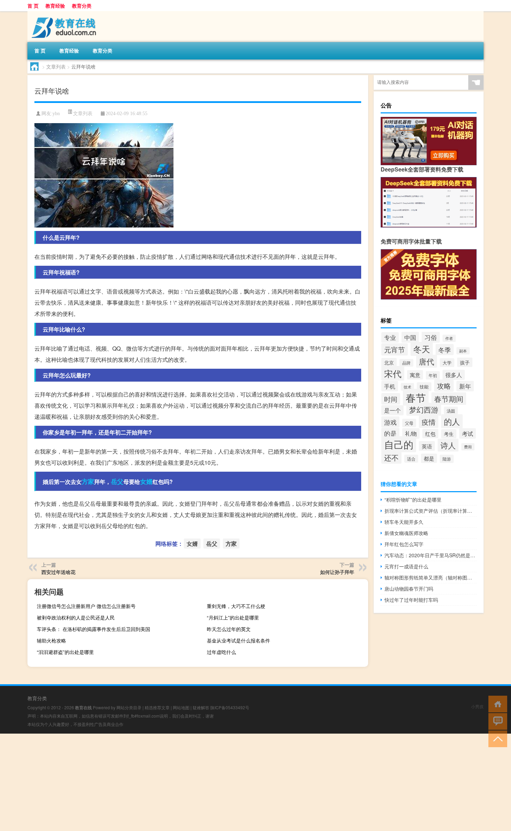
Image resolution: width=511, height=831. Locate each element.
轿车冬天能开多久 (403, 521)
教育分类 (81, 5)
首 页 (33, 5)
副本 (463, 350)
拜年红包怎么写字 (403, 544)
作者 (449, 338)
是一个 (392, 410)
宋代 (393, 373)
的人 (452, 421)
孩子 (465, 362)
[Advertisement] (208, 782)
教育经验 (55, 5)
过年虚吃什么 (221, 651)
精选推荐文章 (157, 707)
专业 (390, 337)
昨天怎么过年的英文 (229, 628)
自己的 (398, 444)
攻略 (444, 386)
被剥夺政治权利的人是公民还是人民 (76, 617)
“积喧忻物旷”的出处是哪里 (412, 499)
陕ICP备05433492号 (229, 707)
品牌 (406, 363)
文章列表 (56, 66)
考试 (467, 433)
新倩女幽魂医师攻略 (406, 532)
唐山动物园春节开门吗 (408, 588)
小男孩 (477, 706)
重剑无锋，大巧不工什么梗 (236, 605)
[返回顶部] (496, 738)
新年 (465, 386)
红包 (430, 433)
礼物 (411, 433)
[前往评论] (496, 721)
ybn (56, 113)
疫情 (429, 422)
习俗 (430, 337)
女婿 (146, 481)
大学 (447, 362)
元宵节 (394, 349)
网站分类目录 (128, 707)
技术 (407, 387)
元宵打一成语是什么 (406, 566)
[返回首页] (496, 703)
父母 (409, 423)
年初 (433, 375)
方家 (88, 481)
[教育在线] (63, 13)
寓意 (415, 374)
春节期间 (448, 398)
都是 (429, 458)
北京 (389, 362)
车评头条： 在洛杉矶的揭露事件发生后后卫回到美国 (93, 628)
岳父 (117, 481)
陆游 (447, 459)
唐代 (426, 361)
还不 (391, 457)
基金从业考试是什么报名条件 (238, 640)
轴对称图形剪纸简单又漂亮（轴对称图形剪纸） (430, 577)
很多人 (453, 375)
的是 (390, 433)
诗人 (448, 445)
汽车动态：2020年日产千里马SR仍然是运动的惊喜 (430, 555)
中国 (410, 337)
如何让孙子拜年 (337, 571)
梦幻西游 (423, 409)
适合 (411, 459)
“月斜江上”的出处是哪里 (233, 617)
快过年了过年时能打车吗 (411, 599)
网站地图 (181, 707)
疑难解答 (201, 707)
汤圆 (451, 411)
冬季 (444, 349)
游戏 (390, 421)
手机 (389, 386)
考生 (449, 433)
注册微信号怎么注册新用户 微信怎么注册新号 (86, 605)
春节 (416, 397)
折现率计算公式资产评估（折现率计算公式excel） (430, 510)
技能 (424, 386)
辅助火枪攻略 (51, 640)
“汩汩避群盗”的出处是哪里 (65, 651)
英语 (427, 446)
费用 (468, 446)
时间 (390, 398)
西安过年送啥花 (58, 571)
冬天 (421, 349)
